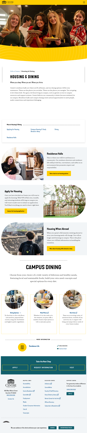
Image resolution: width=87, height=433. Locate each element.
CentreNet (26, 395)
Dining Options (14, 313)
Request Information (43, 368)
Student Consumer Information (31, 406)
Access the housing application (15, 211)
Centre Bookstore (28, 391)
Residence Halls (11, 137)
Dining (57, 129)
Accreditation (27, 387)
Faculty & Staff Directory (51, 391)
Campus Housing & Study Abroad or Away (38, 130)
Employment (26, 398)
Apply (15, 368)
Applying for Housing (13, 129)
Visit (72, 368)
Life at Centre (15, 71)
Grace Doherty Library (51, 395)
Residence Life (34, 346)
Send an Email (63, 348)
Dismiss (52, 428)
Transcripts (26, 413)
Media (24, 402)
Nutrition (72, 313)
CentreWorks (48, 387)
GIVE (69, 393)
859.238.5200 (11, 395)
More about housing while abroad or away (61, 248)
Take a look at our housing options (59, 173)
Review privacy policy (66, 428)
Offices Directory (49, 402)
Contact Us (11, 399)
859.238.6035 (63, 346)
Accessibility (26, 384)
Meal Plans (43, 313)
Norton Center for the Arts (52, 398)
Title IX (25, 409)
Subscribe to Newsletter (51, 406)
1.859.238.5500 (71, 390)
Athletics (47, 384)
